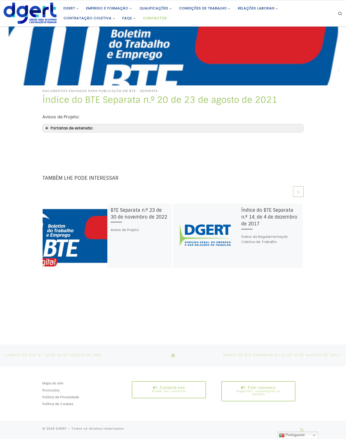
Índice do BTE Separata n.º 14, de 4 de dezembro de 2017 (269, 217)
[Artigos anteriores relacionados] (287, 191)
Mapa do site (52, 383)
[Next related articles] (298, 191)
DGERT (61, 428)
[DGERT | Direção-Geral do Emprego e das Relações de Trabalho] (30, 12)
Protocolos (51, 390)
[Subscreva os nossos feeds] (302, 430)
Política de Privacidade (60, 397)
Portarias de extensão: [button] (72, 128)
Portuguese (295, 435)
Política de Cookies (57, 404)
